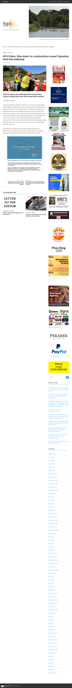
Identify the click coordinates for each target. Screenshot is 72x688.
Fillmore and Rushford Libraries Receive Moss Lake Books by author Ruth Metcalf (57, 429)
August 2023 (52, 573)
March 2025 (51, 510)
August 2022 (52, 613)
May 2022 (51, 623)
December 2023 (53, 560)
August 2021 (52, 653)
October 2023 (52, 567)
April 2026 (51, 467)
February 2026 (52, 474)
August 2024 (52, 533)
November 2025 (53, 484)
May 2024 (51, 543)
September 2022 (53, 610)
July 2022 (51, 616)
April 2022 (51, 626)
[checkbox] (2, 685)
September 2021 (53, 650)
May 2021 (51, 663)
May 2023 (51, 583)
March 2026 (51, 470)
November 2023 (53, 563)
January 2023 (52, 596)
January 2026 (52, 477)
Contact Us (60, 1)
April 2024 (51, 547)
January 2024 (52, 557)
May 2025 (51, 503)
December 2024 (53, 520)
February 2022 (52, 633)
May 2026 (51, 464)
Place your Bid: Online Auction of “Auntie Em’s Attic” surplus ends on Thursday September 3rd (58, 416)
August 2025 (52, 494)
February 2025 (52, 513)
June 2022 (51, 620)
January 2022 (52, 636)
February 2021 (52, 673)
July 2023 (51, 577)
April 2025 (51, 507)
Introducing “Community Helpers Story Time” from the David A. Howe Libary (58, 396)
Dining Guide (66, 1)
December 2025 (53, 480)
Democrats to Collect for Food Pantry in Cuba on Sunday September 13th (57, 436)
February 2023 (52, 593)
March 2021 (51, 669)
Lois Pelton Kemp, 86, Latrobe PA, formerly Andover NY (58, 442)
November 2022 (53, 603)
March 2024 (51, 550)
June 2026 (51, 460)
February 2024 (52, 553)
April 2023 (51, 586)
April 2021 (51, 666)
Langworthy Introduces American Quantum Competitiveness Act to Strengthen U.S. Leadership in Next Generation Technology (58, 403)
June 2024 (51, 540)
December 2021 (53, 640)
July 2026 (51, 457)
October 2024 (52, 527)
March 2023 (51, 590)
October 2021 (52, 646)
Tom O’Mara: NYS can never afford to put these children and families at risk (58, 389)
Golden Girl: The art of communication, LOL (55, 410)
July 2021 (51, 656)
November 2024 (53, 523)
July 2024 (51, 537)
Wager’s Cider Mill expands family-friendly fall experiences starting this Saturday (58, 422)
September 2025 (53, 490)
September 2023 (53, 570)
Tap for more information (55, 221)
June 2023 (51, 580)
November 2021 (53, 643)
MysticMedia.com (16, 686)
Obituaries (55, 1)
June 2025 (51, 500)
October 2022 (52, 606)
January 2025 (52, 517)
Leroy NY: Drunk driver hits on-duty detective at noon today (36, 215)
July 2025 (51, 497)
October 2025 (52, 487)
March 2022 (51, 630)
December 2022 (53, 600)
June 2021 (51, 660)
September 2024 (53, 530)
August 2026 (52, 454)
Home (50, 1)
